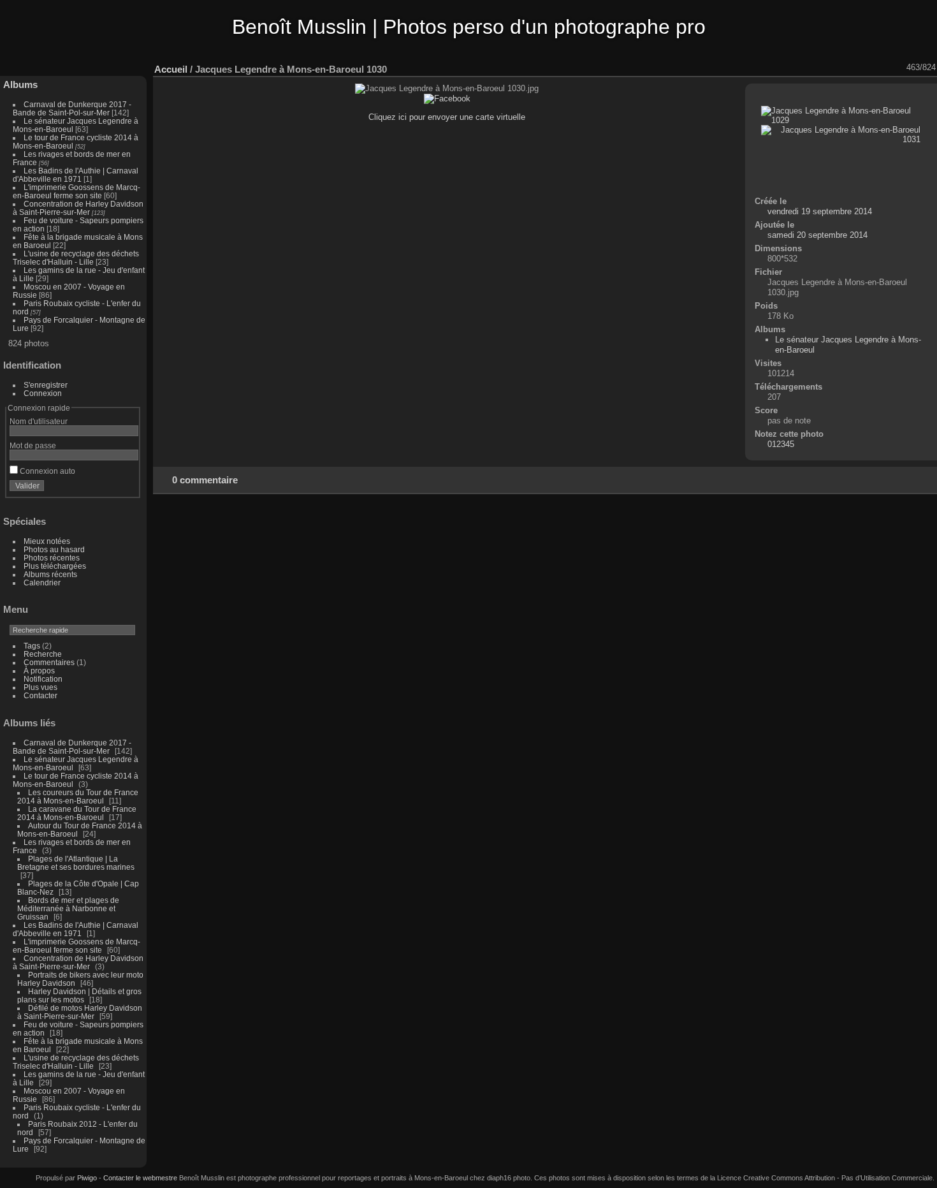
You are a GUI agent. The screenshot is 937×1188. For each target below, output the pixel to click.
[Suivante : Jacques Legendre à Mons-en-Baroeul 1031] (898, 67)
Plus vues (40, 687)
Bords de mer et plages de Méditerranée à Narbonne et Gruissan (68, 908)
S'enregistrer (46, 385)
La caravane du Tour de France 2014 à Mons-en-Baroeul (76, 813)
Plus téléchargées (55, 566)
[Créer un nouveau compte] (109, 488)
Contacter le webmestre (140, 1178)
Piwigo (87, 1178)
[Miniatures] (865, 67)
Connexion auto (46, 471)
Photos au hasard (54, 549)
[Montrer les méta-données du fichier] (815, 67)
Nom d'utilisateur (39, 421)
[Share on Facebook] (447, 98)
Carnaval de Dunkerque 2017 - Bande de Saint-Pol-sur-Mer (72, 108)
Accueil (170, 69)
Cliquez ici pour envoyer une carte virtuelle (446, 117)
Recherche (43, 654)
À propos (39, 670)
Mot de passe (33, 445)
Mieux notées (47, 541)
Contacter (40, 695)
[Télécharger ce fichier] (832, 67)
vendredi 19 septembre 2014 (819, 211)
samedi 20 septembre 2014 (817, 235)
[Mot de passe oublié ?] (126, 488)
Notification (43, 679)
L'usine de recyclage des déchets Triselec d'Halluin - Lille (76, 257)
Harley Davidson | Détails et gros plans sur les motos (79, 995)
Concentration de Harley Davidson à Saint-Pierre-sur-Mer (78, 208)
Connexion (43, 393)
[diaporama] (798, 67)
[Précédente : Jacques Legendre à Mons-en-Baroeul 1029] (881, 67)
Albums (20, 84)
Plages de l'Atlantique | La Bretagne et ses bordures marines (75, 862)
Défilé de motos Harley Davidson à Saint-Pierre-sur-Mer (79, 1012)
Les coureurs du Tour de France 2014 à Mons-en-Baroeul (77, 796)
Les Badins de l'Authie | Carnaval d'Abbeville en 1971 (75, 174)
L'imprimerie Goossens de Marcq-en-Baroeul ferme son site (76, 191)
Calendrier (42, 582)
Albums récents (50, 574)
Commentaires (49, 662)
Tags (32, 646)
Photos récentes (52, 558)
